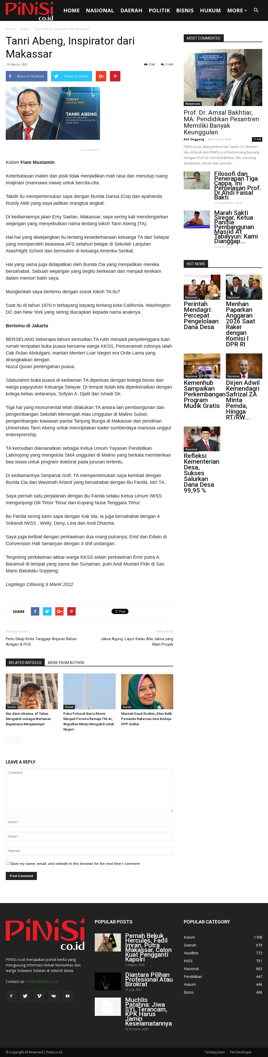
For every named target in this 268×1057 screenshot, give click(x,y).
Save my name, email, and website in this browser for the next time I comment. (75, 863)
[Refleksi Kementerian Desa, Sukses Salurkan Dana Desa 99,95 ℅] (202, 439)
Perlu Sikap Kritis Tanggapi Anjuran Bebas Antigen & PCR (41, 642)
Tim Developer (241, 1052)
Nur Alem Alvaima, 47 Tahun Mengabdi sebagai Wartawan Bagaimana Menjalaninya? (28, 719)
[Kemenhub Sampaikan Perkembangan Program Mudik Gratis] (202, 366)
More (235, 10)
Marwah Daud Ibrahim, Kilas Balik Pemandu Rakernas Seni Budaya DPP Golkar (146, 719)
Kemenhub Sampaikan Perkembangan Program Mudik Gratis (205, 394)
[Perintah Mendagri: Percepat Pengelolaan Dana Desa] (202, 287)
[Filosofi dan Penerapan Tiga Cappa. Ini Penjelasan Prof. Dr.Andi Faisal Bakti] (197, 180)
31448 (169, 64)
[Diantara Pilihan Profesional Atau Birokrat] (108, 981)
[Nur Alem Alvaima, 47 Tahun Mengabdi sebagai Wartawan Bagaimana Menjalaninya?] (32, 691)
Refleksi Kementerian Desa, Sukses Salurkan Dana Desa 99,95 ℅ (201, 473)
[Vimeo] (39, 996)
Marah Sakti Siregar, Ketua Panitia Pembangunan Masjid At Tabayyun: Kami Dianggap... (236, 227)
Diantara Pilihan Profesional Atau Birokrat (149, 979)
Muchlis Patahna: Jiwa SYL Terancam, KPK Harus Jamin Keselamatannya (148, 1011)
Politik (159, 10)
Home (71, 10)
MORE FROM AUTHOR (66, 663)
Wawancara (192, 104)
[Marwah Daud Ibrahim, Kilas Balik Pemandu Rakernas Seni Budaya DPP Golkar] (147, 691)
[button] (256, 10)
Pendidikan (193, 976)
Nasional (100, 10)
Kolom (189, 937)
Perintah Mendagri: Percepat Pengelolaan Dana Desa (201, 315)
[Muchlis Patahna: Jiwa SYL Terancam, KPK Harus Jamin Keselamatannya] (108, 1007)
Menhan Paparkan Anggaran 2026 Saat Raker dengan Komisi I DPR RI (240, 324)
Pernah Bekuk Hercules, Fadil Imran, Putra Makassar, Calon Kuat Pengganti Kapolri (148, 947)
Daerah (131, 10)
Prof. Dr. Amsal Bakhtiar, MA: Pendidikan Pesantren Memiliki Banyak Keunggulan (221, 122)
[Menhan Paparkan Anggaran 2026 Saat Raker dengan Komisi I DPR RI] (244, 287)
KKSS (188, 960)
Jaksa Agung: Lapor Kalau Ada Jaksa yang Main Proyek (136, 642)
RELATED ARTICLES (25, 663)
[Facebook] (11, 996)
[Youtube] (67, 996)
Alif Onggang (194, 139)
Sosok (24, 29)
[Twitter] (25, 996)
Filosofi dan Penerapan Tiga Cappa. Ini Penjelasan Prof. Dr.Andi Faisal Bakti (237, 185)
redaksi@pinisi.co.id (42, 981)
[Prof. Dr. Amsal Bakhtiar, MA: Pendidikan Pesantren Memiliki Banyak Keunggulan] (223, 77)
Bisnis (185, 10)
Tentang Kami (215, 1052)
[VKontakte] (53, 996)
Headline (191, 952)
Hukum (210, 10)
